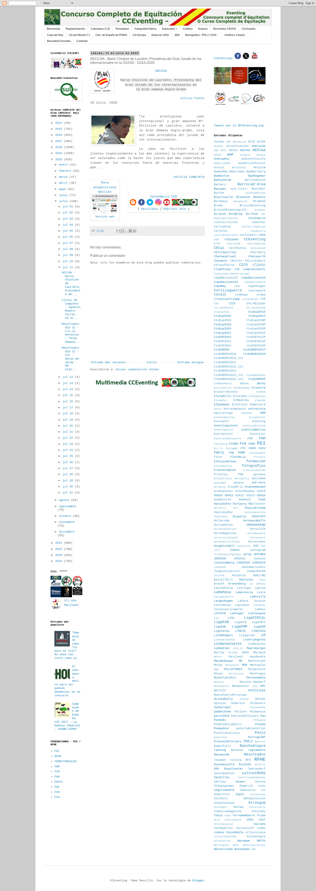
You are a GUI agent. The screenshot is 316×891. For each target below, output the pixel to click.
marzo (64, 177)
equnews (246, 413)
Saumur (240, 781)
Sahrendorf (256, 768)
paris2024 (221, 716)
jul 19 (69, 419)
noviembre (66, 522)
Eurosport (221, 421)
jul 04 (69, 225)
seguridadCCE (224, 790)
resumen (220, 760)
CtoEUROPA (221, 349)
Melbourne (232, 665)
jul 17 (69, 407)
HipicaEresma (255, 508)
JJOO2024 (258, 562)
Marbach (259, 652)
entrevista (256, 408)
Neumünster (240, 686)
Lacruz (260, 588)
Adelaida (258, 146)
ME (240, 661)
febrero (66, 171)
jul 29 (69, 480)
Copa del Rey (55, 35)
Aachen (219, 141)
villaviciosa (255, 832)
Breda (218, 205)
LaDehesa (222, 592)
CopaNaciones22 (226, 277)
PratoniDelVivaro (227, 741)
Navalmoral (221, 686)
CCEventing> (224, 58)
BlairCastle (223, 197)
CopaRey (220, 286)
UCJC (217, 820)
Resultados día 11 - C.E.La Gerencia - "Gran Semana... (71, 333)
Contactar (82, 41)
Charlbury (257, 252)
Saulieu (220, 781)
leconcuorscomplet (228, 609)
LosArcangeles (254, 639)
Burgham (220, 214)
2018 (59, 147)
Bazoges (220, 188)
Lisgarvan (247, 635)
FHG (231, 453)
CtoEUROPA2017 (254, 349)
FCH (57, 797)
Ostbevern (257, 703)
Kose (262, 580)
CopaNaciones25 (254, 282)
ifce (217, 550)
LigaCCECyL (254, 618)
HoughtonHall (224, 546)
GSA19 (261, 491)
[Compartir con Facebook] (130, 231)
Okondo (260, 699)
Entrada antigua (190, 362)
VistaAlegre (256, 836)
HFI (235, 508)
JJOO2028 (220, 567)
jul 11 (69, 267)
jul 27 (69, 468)
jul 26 (69, 462)
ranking (220, 750)
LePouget (237, 613)
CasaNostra (257, 231)
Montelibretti (225, 677)
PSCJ (248, 741)
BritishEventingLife (230, 209)
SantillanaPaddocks (251, 777)
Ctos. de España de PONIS (111, 35)
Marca (217, 656)
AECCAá (259, 150)
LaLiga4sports (223, 597)
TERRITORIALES (65, 761)
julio (64, 201)
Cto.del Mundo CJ (79, 35)
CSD (262, 299)
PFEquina (259, 720)
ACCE (251, 141)
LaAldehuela (223, 588)
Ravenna (237, 750)
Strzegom (256, 803)
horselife (257, 529)
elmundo (260, 400)
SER (263, 790)
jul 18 (69, 413)
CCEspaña (231, 239)
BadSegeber (256, 176)
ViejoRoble (234, 832)
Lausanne (242, 605)
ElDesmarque (257, 396)
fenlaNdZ (232, 448)
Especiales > (169, 28)
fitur (218, 457)
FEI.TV (218, 448)
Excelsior (257, 434)
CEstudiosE (257, 248)
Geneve (239, 482)
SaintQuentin (224, 773)
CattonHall (248, 235)
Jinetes (259, 558)
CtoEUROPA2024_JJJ (228, 379)
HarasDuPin (222, 503)
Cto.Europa (139, 35)
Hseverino (244, 546)
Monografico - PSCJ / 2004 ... (202, 35)
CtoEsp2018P (256, 320)
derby (261, 383)
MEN (244, 665)
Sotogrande (257, 794)
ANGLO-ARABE (222, 163)
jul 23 (69, 444)
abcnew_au (239, 142)
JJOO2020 (243, 562)
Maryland (235, 656)
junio (64, 195)
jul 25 (69, 456)
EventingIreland (254, 425)
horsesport (257, 537)
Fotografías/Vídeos (145, 28)
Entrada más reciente (108, 362)
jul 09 (69, 255)
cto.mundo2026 (255, 307)
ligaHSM (259, 626)
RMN (216, 768)
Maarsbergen (256, 648)
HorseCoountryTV (225, 529)
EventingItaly (223, 430)
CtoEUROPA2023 (225, 370)
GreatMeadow (244, 491)
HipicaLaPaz (223, 512)
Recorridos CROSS (224, 28)
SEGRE (261, 786)
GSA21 (229, 495)
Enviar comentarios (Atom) (137, 369)
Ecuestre (258, 387)
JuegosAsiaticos (227, 571)
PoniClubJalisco (227, 733)
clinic (259, 265)
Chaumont (221, 260)
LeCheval (259, 605)
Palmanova (257, 711)
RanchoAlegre (252, 746)
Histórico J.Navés (235, 35)
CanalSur (258, 222)
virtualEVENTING (225, 836)
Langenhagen (223, 601)
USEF (262, 819)
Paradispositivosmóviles (105, 187)
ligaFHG (220, 626)
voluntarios (222, 841)
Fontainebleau (225, 461)
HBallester (256, 503)
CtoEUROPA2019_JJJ (228, 358)
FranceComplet (225, 470)
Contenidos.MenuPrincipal (232, 274)
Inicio (151, 362)
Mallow (219, 652)
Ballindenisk (255, 180)
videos (219, 832)
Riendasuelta (224, 764)
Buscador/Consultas (59, 41)
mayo (63, 189)
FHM (57, 766)
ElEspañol (220, 400)
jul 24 (69, 450)
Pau (262, 716)
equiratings (223, 413)
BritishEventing (252, 205)
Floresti (259, 457)
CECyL (219, 248)
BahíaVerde (222, 180)
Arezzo (219, 167)
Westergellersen (254, 845)
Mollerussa (236, 673)
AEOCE (217, 155)
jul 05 (69, 231)
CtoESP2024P (256, 345)
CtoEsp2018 (222, 320)
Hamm (262, 499)
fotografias (253, 466)
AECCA (233, 150)
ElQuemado (221, 404)
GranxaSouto (223, 491)
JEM (176, 35)
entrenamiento (235, 408)
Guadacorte (222, 499)
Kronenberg (236, 583)
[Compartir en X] (126, 231)
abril (64, 183)
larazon (259, 601)
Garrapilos (241, 478)
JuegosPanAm (256, 571)
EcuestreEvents (226, 391)
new (255, 686)
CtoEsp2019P (256, 324)
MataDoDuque (223, 661)
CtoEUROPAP (256, 379)
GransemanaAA (255, 486)
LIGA (231, 618)
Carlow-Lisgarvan (253, 226)
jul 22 (69, 437)
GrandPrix (235, 486)
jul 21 (69, 431)
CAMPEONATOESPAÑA (226, 222)
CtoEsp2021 (222, 333)
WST (254, 849)
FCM (57, 771)
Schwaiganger (224, 785)
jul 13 (69, 383)
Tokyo (218, 815)
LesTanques (256, 613)
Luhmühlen (221, 648)
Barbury (220, 184)
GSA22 (239, 495)
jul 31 (69, 492)
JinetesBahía (224, 562)
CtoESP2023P (256, 341)
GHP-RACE (258, 482)
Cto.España (248, 28)
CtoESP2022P (256, 337)
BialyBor (258, 188)
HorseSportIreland (226, 541)
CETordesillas (225, 252)
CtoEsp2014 (221, 312)
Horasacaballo (254, 520)
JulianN (219, 575)
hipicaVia (220, 516)
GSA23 (250, 495)
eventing (258, 421)
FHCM (252, 448)
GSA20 (218, 495)
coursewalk (256, 290)
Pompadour (221, 728)
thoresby (258, 811)
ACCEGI (218, 146)
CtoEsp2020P (256, 328)
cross (261, 294)
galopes (259, 474)
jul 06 (69, 237)
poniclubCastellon (250, 728)
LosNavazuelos (228, 644)
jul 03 (69, 218)
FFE (243, 448)
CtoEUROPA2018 (225, 354)
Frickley (221, 474)
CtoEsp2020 (222, 328)
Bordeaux (221, 201)
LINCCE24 (258, 631)
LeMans (260, 609)
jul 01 (69, 206)
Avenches (221, 171)
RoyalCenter (233, 768)
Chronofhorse (224, 265)
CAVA (262, 235)
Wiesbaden (242, 849)
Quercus (260, 741)
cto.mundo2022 (223, 307)
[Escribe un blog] (122, 231)
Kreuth (219, 583)
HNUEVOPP (258, 516)
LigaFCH (241, 622)
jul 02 (69, 212)
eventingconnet (226, 425)
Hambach (245, 499)
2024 (59, 561)
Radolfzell (222, 746)
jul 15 (69, 395)
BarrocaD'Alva (251, 184)
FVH (57, 792)
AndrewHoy (221, 159)
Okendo (244, 699)
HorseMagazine (225, 533)
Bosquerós (240, 201)
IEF (263, 546)
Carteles (188, 28)
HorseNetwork (256, 533)
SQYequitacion (254, 798)
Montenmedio (256, 677)
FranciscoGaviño (254, 470)
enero (64, 164)
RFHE (57, 756)
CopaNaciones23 (253, 277)
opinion (220, 703)
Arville (259, 167)
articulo (239, 167)
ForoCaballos (223, 466)
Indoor (235, 550)
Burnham (252, 214)
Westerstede (223, 849)
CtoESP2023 (222, 341)
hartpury (240, 503)
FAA (250, 438)
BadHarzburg (256, 171)
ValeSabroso (223, 828)
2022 (59, 549)
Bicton (219, 192)
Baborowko (237, 171)
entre (217, 409)
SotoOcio (221, 798)
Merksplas (257, 665)
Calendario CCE (100, 28)
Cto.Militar (256, 303)
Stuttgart (220, 807)
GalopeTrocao (223, 478)
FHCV (262, 448)
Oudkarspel (222, 707)
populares (220, 737)
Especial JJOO (160, 35)
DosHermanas (242, 388)
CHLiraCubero (255, 260)
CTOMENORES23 (223, 383)
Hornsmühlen (223, 525)
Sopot (240, 794)
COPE (237, 286)
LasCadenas (222, 605)
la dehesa (257, 584)
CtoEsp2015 (256, 312)
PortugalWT (256, 737)
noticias (256, 690)
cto (232, 303)
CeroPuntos (237, 248)
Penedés (220, 720)
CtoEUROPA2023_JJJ (228, 375)
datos (244, 383)
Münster (219, 682)
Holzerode (221, 520)
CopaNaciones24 (226, 282)
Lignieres (221, 631)
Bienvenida (53, 28)
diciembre (66, 531)
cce (216, 239)
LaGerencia (244, 592)
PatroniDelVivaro (245, 716)
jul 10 (69, 261)
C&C (263, 214)
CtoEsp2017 (256, 316)
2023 (59, 555)
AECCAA (161, 71)
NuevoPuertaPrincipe (230, 695)
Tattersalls (257, 807)
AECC (224, 150)
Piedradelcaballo (227, 724)
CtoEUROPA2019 (254, 354)
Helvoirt (220, 508)
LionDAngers (223, 635)
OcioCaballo (223, 699)
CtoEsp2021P (256, 333)
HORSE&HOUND (256, 525)
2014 (59, 123)
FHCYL (58, 782)
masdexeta (257, 656)
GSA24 (261, 495)
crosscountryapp (227, 299)
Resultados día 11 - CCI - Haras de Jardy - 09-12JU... (70, 358)
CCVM (217, 243)
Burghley (236, 214)
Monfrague (257, 673)
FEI (57, 751)
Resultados (122, 28)
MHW (216, 669)
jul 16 (69, 401)
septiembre (67, 506)
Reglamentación (75, 28)
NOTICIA (220, 690)
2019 (59, 153)
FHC (57, 787)
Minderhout (256, 669)
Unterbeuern (233, 820)
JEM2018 (220, 558)
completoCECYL (254, 269)
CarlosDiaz (222, 226)
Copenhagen (256, 286)
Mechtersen (256, 661)
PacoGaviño (257, 707)
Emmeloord (257, 404)
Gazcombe (220, 483)
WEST (236, 845)
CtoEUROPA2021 (225, 362)
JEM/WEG (259, 554)
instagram (257, 550)
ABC (228, 142)
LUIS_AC (238, 648)
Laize (261, 592)
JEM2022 (240, 558)
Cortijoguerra (228, 290)
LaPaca (243, 601)
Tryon (261, 815)
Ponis (260, 733)
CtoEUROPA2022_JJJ (228, 366)
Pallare (241, 711)
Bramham (259, 201)
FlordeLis (238, 457)
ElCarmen (240, 396)
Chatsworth (256, 256)
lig (216, 618)
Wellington (221, 845)
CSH (216, 303)
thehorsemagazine (227, 811)
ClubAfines (222, 269)
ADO (216, 150)
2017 (59, 141)
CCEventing (254, 239)
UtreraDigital (223, 824)
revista (236, 760)
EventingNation (253, 429)
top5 (228, 815)
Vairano (259, 824)
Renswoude (221, 754)
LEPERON (220, 613)
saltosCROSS (253, 773)
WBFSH (261, 840)
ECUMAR (260, 392)
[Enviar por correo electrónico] (118, 231)
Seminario (248, 790)
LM (263, 635)
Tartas (238, 807)
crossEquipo (250, 299)
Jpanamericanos (253, 567)
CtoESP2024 (222, 345)
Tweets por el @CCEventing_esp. (239, 125)
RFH (248, 760)
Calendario (256, 218)
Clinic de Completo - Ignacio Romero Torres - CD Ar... (71, 309)
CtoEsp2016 (222, 316)
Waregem (244, 840)
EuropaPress (257, 417)
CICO (243, 265)
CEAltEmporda (256, 243)
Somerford (221, 794)
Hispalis (239, 516)
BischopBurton (255, 193)
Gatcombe (258, 478)
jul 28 (69, 474)
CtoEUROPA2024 (255, 375)
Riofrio (260, 764)
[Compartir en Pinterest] (134, 231)
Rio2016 (245, 764)
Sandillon (221, 777)
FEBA (251, 444)
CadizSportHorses (226, 218)
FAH (57, 776)
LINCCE (240, 631)
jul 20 (69, 425)
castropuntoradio (226, 235)
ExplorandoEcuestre (227, 438)
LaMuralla (257, 596)
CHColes (236, 260)
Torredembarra (243, 815)
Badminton (221, 176)
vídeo (261, 828)
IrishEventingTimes (227, 554)
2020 (59, 159)
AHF (230, 155)
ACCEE (261, 141)
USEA (250, 819)
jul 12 (69, 377)
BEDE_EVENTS (239, 189)
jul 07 (69, 243)
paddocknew (222, 711)
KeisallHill (223, 579)
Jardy (247, 554)
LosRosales (256, 644)
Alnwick (245, 155)
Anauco (260, 155)
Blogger (198, 880)
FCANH (233, 444)
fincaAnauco (257, 453)
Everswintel (223, 434)
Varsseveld (244, 828)
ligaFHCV (258, 622)
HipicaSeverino (254, 512)
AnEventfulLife (253, 159)
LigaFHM (239, 627)
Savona (260, 781)
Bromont (260, 210)
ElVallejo (239, 404)
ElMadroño (241, 400)
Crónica (241, 294)
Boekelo (259, 197)
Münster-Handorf (252, 682)
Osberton (238, 703)
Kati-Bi (259, 575)
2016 (59, 135)
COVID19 (220, 294)
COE (237, 269)
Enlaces (203, 28)
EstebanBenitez (224, 417)
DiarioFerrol (223, 388)
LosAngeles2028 (224, 639)
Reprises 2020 (175, 209)
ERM (262, 413)
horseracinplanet (226, 537)
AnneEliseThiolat (251, 163)
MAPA (245, 652)
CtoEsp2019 (222, 324)
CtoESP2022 (222, 337)
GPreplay (220, 487)
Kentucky (246, 579)
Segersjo (246, 785)
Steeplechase (224, 803)
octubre (66, 516)
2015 (59, 129)
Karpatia (239, 575)
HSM (255, 546)
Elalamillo (222, 396)
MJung (218, 673)
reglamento (256, 750)
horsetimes (256, 541)
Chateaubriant (225, 256)
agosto (65, 500)
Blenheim (243, 197)
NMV (262, 686)
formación (255, 461)
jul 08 (69, 249)
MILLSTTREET (233, 669)
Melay (218, 665)
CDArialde (234, 243)
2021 (59, 543)
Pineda (260, 724)
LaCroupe (244, 588)
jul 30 (69, 486)
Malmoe (233, 652)
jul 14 (69, 389)
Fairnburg (220, 444)
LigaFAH (221, 622)
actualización (237, 146)
